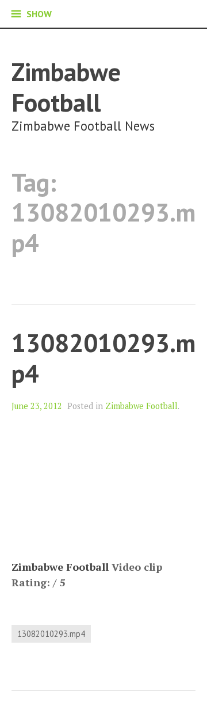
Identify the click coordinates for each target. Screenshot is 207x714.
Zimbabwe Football (66, 87)
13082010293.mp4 (103, 358)
